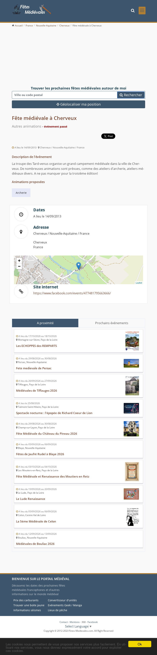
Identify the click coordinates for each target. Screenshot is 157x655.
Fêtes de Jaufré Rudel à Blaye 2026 (40, 454)
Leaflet (139, 282)
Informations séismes (27, 610)
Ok (140, 644)
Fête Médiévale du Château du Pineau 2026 (46, 433)
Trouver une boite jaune (28, 605)
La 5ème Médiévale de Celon (36, 521)
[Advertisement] (78, 57)
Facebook (92, 622)
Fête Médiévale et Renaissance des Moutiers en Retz (52, 476)
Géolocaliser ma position (80, 104)
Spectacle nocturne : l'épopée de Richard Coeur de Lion (54, 413)
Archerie (21, 192)
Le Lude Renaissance (30, 499)
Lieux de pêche (57, 610)
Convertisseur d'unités (62, 600)
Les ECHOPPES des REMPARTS (36, 346)
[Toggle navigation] (142, 10)
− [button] (19, 266)
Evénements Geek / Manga (65, 605)
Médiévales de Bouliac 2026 (35, 544)
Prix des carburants (25, 600)
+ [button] (19, 260)
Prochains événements (111, 323)
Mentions (75, 622)
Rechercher (132, 95)
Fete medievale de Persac (33, 368)
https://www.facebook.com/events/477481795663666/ (72, 293)
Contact (64, 622)
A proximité (45, 323)
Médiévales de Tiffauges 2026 (36, 390)
